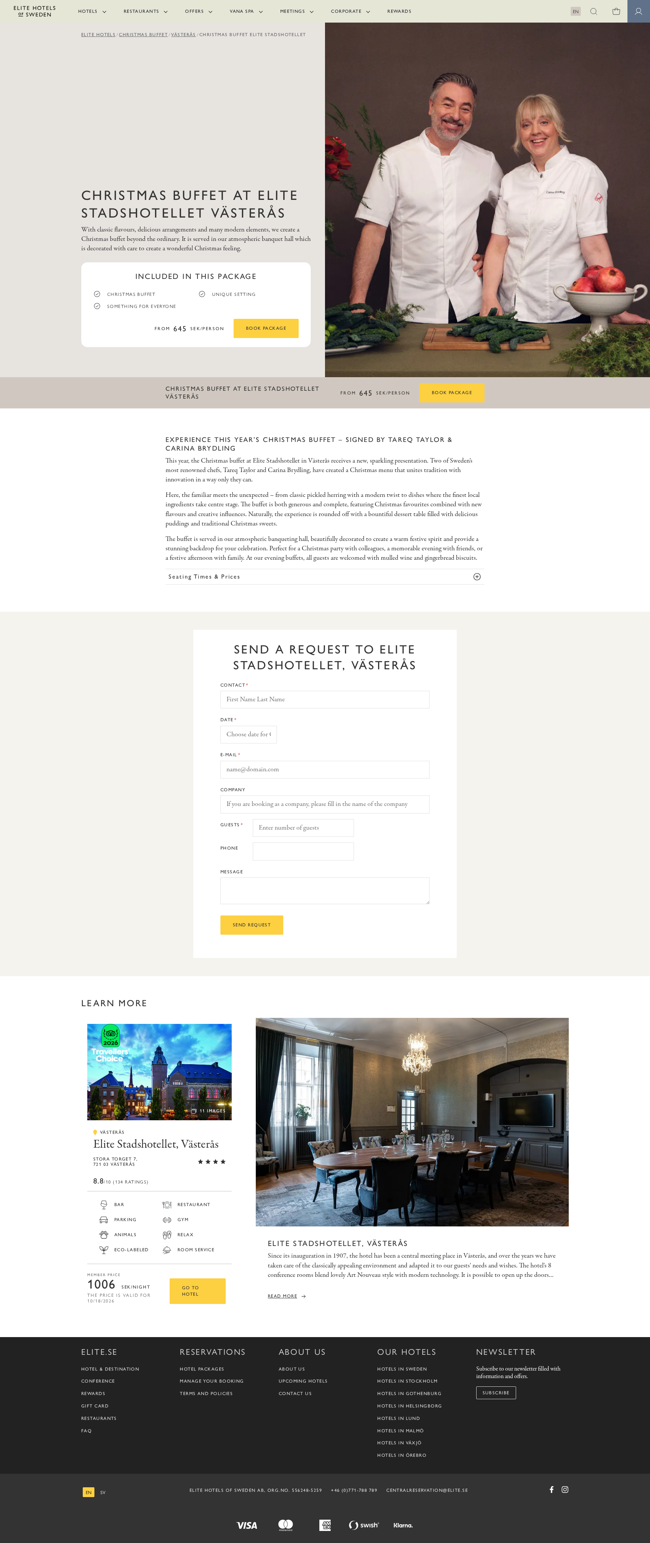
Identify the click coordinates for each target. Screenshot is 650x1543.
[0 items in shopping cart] (616, 11)
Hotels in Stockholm (407, 1381)
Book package (266, 328)
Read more (282, 1296)
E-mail (228, 754)
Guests (230, 824)
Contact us (295, 1393)
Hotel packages (202, 1369)
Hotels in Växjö (399, 1443)
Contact (232, 685)
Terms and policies (206, 1393)
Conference (98, 1381)
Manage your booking (212, 1381)
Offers (194, 11)
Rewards (399, 11)
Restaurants (141, 11)
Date (227, 719)
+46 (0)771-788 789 (354, 1490)
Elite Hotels (98, 34)
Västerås (183, 34)
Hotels (88, 11)
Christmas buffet (143, 34)
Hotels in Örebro (402, 1455)
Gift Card (95, 1406)
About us (292, 1369)
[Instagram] (565, 1489)
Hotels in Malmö (400, 1430)
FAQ (86, 1430)
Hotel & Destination (110, 1369)
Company (232, 789)
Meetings (292, 11)
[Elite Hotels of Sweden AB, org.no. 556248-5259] (34, 12)
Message (231, 871)
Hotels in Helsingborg (409, 1406)
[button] (593, 11)
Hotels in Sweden (402, 1369)
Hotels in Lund (398, 1418)
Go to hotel (190, 1291)
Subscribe (496, 1392)
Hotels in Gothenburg (409, 1393)
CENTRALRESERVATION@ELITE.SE (427, 1490)
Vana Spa (242, 11)
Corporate (346, 11)
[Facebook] (551, 1489)
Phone (229, 848)
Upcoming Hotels (303, 1381)
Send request (252, 925)
